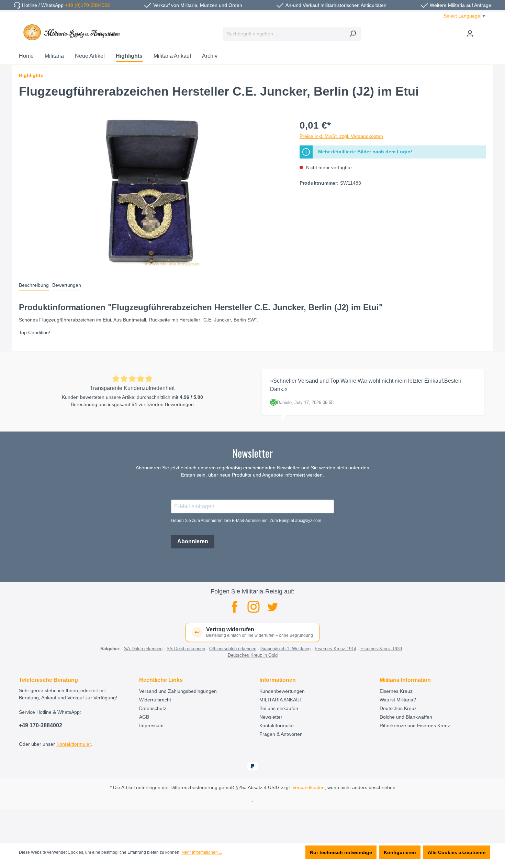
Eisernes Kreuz (396, 691)
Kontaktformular (73, 744)
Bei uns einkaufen (278, 708)
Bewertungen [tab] (66, 285)
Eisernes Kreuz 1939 (381, 648)
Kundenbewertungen (282, 691)
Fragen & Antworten (281, 734)
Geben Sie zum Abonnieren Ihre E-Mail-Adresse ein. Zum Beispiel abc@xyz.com (246, 520)
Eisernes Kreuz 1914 (335, 648)
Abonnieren (192, 541)
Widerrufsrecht (155, 699)
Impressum (151, 725)
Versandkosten (308, 787)
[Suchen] (353, 34)
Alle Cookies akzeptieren (457, 852)
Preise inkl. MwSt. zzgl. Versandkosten (341, 136)
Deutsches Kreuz (398, 708)
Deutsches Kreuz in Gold (253, 655)
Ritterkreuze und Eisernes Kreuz (415, 725)
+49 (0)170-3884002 (87, 5)
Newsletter (270, 717)
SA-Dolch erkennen (143, 648)
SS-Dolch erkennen (186, 648)
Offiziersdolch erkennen (232, 648)
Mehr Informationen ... (201, 852)
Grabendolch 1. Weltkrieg (285, 648)
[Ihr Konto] (470, 33)
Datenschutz (152, 708)
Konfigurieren (400, 852)
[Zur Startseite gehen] (70, 32)
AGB (144, 717)
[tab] (34, 285)
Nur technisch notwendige (341, 852)
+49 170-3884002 (40, 725)
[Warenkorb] (482, 31)
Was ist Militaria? (398, 699)
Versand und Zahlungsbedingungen (178, 691)
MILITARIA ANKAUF (281, 699)
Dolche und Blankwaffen (406, 717)
